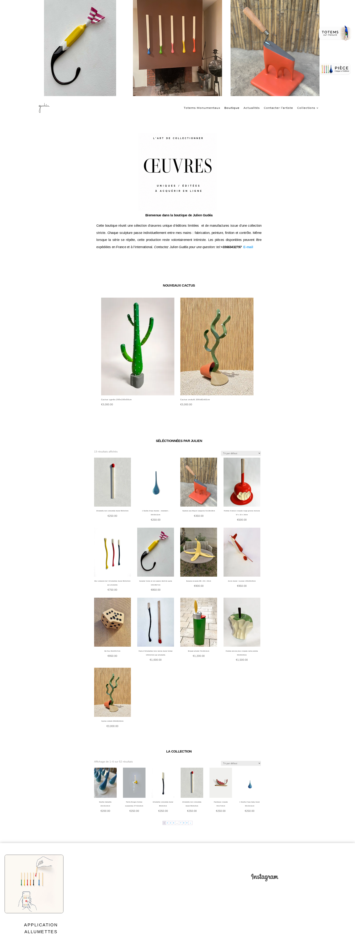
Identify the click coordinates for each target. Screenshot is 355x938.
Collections (306, 108)
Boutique (231, 108)
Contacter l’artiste (278, 108)
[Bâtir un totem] (335, 33)
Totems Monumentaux (202, 108)
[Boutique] (335, 69)
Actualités (252, 108)
